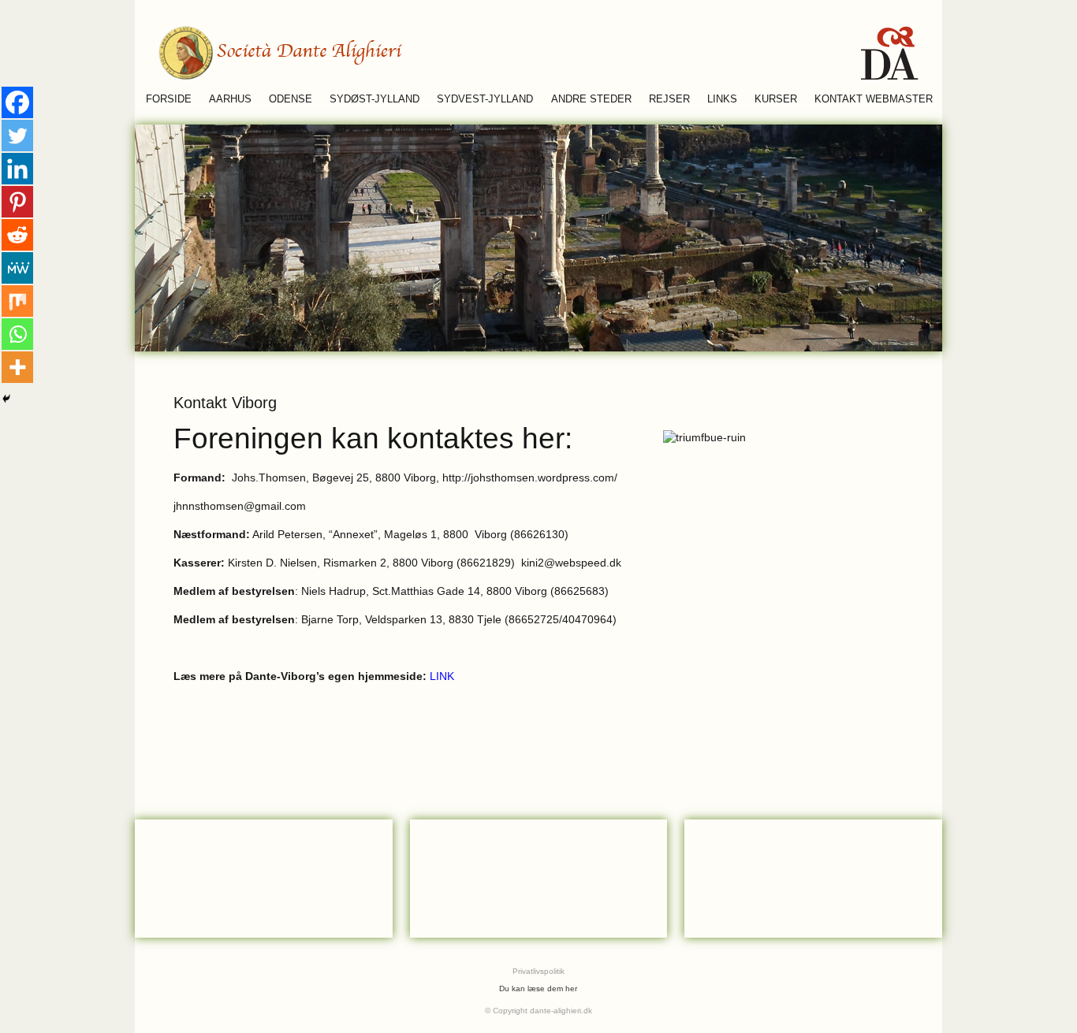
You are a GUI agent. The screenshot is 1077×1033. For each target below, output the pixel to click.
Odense (290, 100)
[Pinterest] (17, 201)
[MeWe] (17, 268)
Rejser (669, 100)
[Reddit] (17, 235)
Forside (169, 100)
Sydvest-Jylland (485, 100)
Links (722, 100)
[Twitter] (17, 135)
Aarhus (230, 100)
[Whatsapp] (17, 334)
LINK (442, 676)
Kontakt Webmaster (873, 100)
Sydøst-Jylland (374, 100)
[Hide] (6, 398)
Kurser (776, 100)
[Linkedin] (17, 168)
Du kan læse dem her (538, 988)
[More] (17, 367)
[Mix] (17, 301)
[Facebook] (17, 102)
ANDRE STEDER (591, 100)
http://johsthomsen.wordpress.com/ (529, 477)
